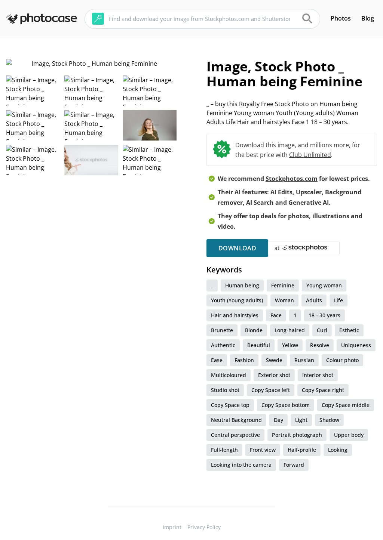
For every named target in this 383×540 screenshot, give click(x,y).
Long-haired (290, 330)
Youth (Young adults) (237, 300)
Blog (367, 18)
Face (276, 315)
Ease (217, 360)
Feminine (282, 285)
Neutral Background (236, 419)
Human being (242, 285)
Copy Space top (230, 404)
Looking (337, 449)
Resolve (319, 345)
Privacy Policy (204, 527)
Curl (322, 330)
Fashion (244, 360)
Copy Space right (323, 390)
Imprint (172, 527)
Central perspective (235, 434)
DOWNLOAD (237, 248)
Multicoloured (228, 375)
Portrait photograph (297, 434)
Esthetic (349, 330)
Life (338, 300)
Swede (274, 360)
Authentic (223, 345)
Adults (314, 300)
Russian (304, 360)
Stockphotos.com (292, 179)
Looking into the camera (241, 464)
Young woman (324, 285)
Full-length (224, 449)
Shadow (329, 419)
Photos (341, 18)
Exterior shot (274, 375)
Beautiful (258, 345)
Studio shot (225, 390)
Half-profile (302, 449)
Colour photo (342, 360)
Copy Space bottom (285, 404)
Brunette (222, 330)
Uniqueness (356, 345)
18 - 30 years (324, 315)
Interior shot (317, 375)
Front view (263, 449)
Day (278, 419)
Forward (294, 464)
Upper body (349, 434)
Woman (284, 300)
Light (301, 419)
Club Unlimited (310, 155)
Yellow (290, 345)
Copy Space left (270, 390)
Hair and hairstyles (234, 315)
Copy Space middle (346, 404)
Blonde (254, 330)
